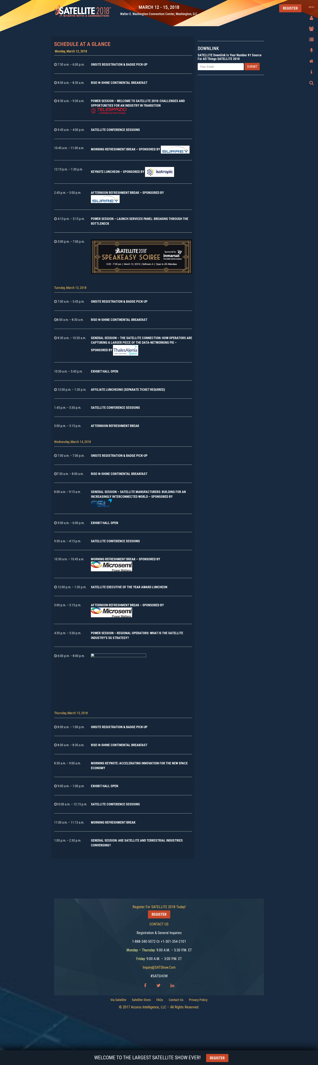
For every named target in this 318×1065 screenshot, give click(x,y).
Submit (252, 66)
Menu (311, 7)
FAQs (159, 1000)
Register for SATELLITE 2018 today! (159, 907)
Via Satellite (118, 1000)
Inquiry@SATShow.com (159, 967)
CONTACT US (159, 924)
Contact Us (176, 1000)
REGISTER (290, 8)
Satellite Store (141, 1000)
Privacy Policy (198, 1000)
